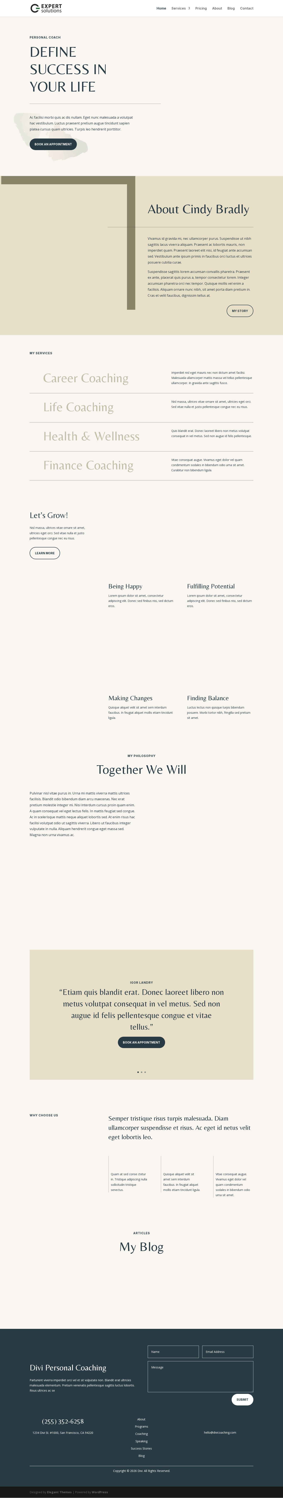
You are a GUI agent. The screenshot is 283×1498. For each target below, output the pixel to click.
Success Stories (141, 1448)
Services (179, 8)
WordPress (100, 1492)
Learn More (45, 553)
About (217, 8)
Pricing (201, 8)
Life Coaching (78, 406)
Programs (141, 1426)
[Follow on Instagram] (228, 1422)
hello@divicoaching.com (220, 1432)
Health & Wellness (91, 435)
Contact (246, 8)
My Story (240, 311)
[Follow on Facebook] (212, 1422)
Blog (231, 8)
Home (161, 8)
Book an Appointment (141, 1042)
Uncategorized (97, 1277)
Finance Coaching (88, 464)
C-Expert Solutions (51, 1277)
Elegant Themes (59, 1492)
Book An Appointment (53, 144)
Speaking (141, 1441)
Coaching (141, 1434)
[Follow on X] (220, 1422)
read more (43, 1293)
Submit (242, 1399)
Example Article (49, 1269)
